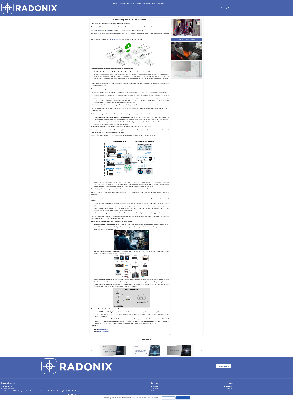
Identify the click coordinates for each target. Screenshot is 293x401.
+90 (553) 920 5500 (104, 331)
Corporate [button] (122, 3)
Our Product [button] (130, 3)
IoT (99, 30)
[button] (91, 350)
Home (115, 3)
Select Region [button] (161, 3)
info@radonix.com (103, 329)
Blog (153, 3)
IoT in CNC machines (115, 39)
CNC (108, 30)
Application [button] (146, 3)
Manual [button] (139, 3)
